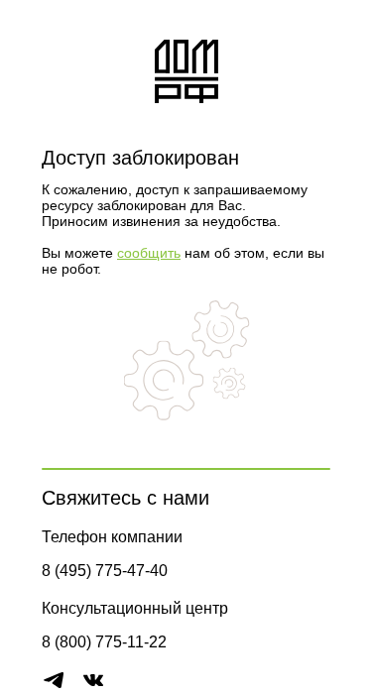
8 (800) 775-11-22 (104, 642)
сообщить (149, 253)
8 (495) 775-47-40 (105, 570)
